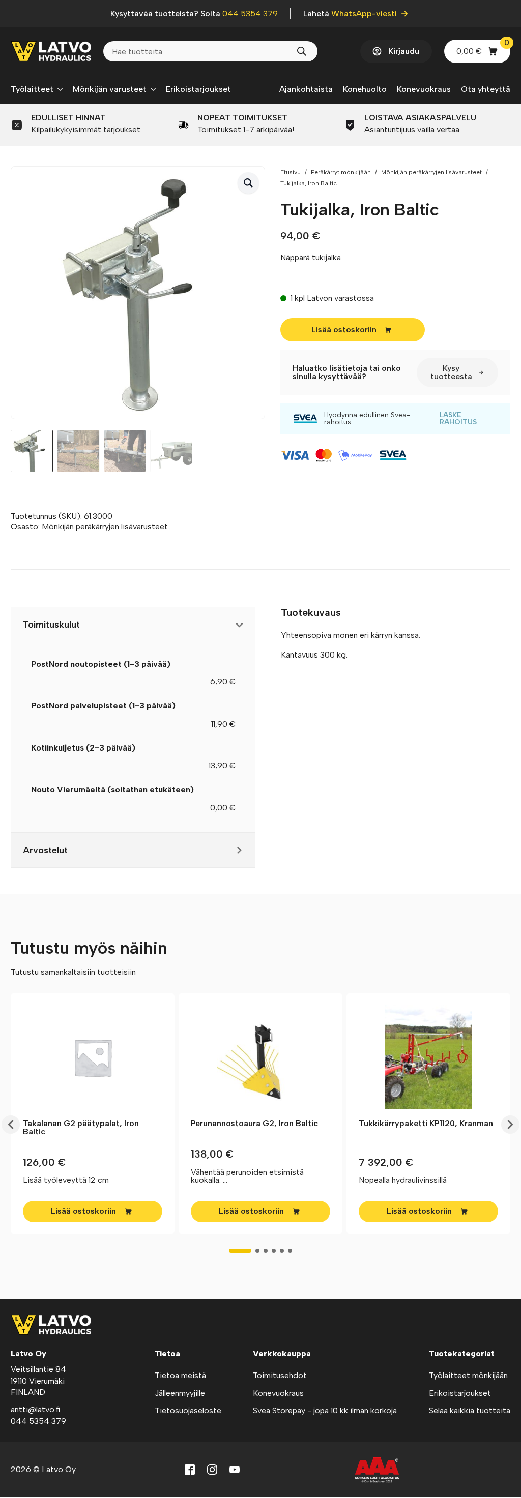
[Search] (301, 51)
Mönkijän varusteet (110, 89)
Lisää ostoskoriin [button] (83, 1211)
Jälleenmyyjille (180, 1393)
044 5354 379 (250, 13)
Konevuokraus (424, 89)
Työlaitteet (32, 89)
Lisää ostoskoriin (344, 329)
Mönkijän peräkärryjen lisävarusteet (431, 172)
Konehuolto (365, 89)
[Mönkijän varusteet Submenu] (151, 89)
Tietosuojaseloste (188, 1410)
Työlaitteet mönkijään (468, 1375)
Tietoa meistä (180, 1375)
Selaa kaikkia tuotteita (469, 1410)
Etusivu (290, 172)
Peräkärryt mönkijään (341, 172)
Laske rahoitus (458, 419)
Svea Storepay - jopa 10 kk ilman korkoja (325, 1410)
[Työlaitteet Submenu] (58, 89)
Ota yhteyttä (485, 89)
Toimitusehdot (280, 1375)
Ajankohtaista (306, 89)
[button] (248, 183)
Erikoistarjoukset (198, 89)
